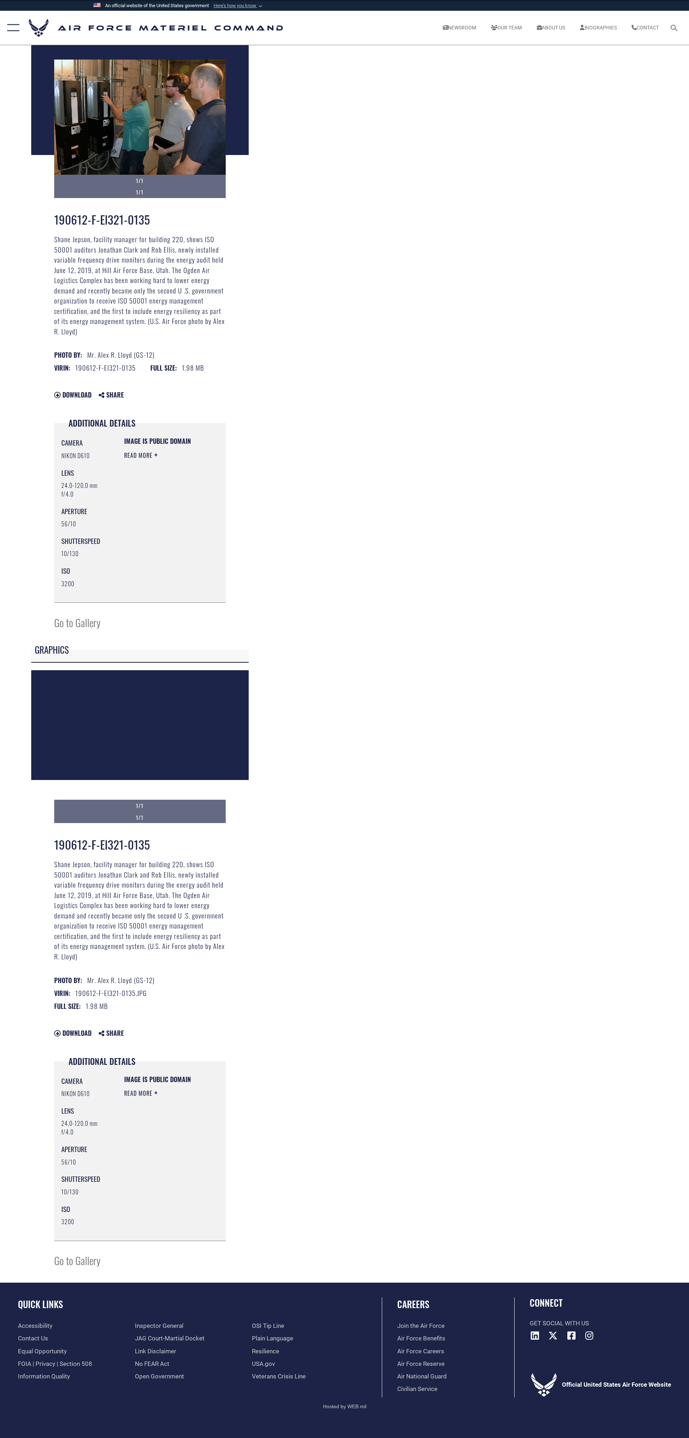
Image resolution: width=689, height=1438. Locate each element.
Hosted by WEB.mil (344, 1406)
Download (76, 394)
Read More (139, 455)
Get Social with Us (559, 1323)
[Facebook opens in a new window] (571, 1335)
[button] (239, 5)
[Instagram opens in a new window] (589, 1335)
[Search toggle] (674, 27)
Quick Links (40, 1304)
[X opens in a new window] (553, 1335)
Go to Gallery (77, 622)
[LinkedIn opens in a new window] (535, 1335)
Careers (413, 1304)
